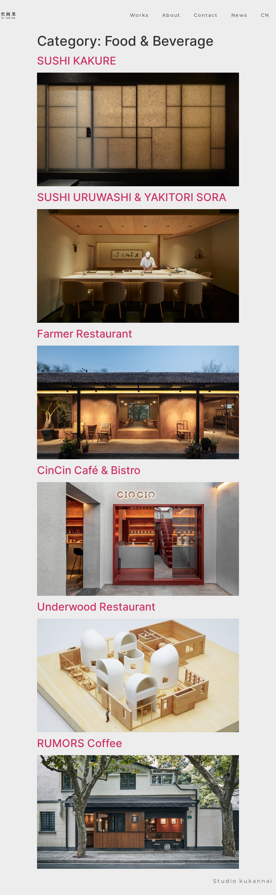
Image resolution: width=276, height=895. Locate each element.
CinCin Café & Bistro (88, 470)
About (171, 15)
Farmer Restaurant (84, 333)
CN (265, 15)
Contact (206, 15)
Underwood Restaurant (96, 606)
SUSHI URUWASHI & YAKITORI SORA (131, 197)
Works (139, 15)
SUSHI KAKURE (76, 60)
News (239, 15)
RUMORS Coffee (79, 743)
